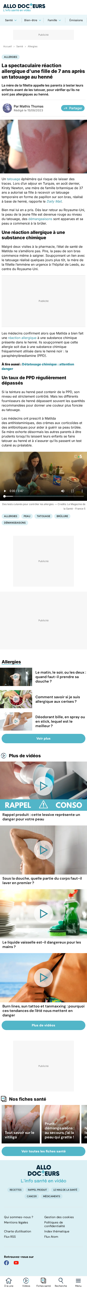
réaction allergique (22, 338)
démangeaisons (40, 219)
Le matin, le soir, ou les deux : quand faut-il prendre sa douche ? (60, 677)
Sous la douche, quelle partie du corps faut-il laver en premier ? (42, 880)
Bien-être (30, 20)
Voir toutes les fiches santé (43, 1151)
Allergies (32, 46)
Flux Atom (51, 1237)
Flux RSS (10, 1237)
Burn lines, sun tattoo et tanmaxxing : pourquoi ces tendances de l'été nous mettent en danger (43, 1011)
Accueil (7, 46)
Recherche (61, 1286)
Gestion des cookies (59, 1217)
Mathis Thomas (32, 106)
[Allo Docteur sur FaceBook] (6, 1262)
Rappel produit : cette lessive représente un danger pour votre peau (41, 817)
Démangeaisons (15, 522)
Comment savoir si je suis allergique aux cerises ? (57, 699)
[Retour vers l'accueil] (43, 7)
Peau (27, 516)
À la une (8, 1286)
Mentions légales (16, 1222)
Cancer (32, 1196)
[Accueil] (43, 1174)
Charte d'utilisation (17, 1231)
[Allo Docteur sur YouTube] (16, 1262)
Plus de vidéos (25, 755)
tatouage (13, 179)
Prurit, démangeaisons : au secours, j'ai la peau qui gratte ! (59, 1130)
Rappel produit (37, 1189)
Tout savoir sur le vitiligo (19, 1134)
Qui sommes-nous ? (18, 1217)
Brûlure (62, 516)
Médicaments (51, 1196)
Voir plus (43, 738)
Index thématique (56, 1231)
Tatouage (43, 516)
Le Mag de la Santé (65, 1189)
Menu (78, 1286)
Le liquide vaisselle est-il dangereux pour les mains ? (41, 944)
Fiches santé (43, 1286)
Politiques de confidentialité (54, 1224)
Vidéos (26, 1286)
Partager (75, 108)
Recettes (15, 1189)
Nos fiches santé (27, 1099)
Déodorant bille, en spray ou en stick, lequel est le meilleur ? (60, 721)
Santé (9, 20)
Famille (52, 20)
